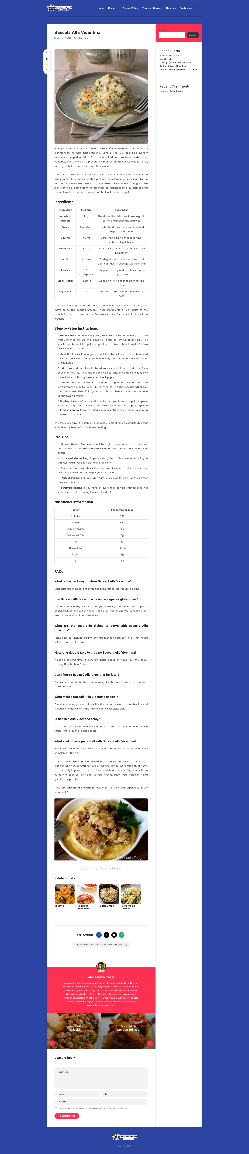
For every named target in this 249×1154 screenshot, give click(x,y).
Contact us (186, 8)
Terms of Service (152, 8)
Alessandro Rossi (101, 977)
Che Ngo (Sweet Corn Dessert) (175, 62)
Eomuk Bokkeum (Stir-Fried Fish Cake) (178, 69)
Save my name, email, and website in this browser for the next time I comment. (92, 1108)
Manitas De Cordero (169, 55)
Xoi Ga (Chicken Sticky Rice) (173, 66)
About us (171, 8)
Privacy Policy (130, 8)
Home (101, 8)
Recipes (112, 8)
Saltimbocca (176, 91)
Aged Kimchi (166, 59)
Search (162, 30)
